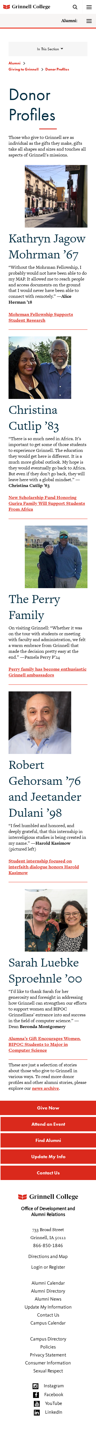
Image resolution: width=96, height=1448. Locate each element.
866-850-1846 (48, 1245)
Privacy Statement (48, 1355)
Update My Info (48, 1156)
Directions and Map (48, 1256)
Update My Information (48, 1307)
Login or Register (48, 1267)
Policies (48, 1347)
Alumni (15, 63)
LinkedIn (53, 1412)
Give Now (48, 1108)
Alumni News (48, 1299)
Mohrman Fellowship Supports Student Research (41, 317)
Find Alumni (48, 1140)
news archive (45, 1088)
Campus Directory (48, 1339)
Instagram (54, 1386)
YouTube (53, 1403)
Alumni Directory (48, 1291)
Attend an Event (48, 1124)
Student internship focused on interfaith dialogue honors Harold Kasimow (44, 867)
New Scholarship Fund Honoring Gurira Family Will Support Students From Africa (47, 503)
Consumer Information (48, 1363)
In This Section (48, 49)
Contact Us (48, 1173)
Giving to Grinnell (24, 69)
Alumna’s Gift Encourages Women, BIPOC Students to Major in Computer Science (45, 1044)
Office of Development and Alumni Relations (48, 1211)
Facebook (53, 1394)
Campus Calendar (48, 1323)
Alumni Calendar (48, 1283)
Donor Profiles (57, 69)
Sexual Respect (48, 1371)
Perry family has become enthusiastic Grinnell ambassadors (47, 672)
